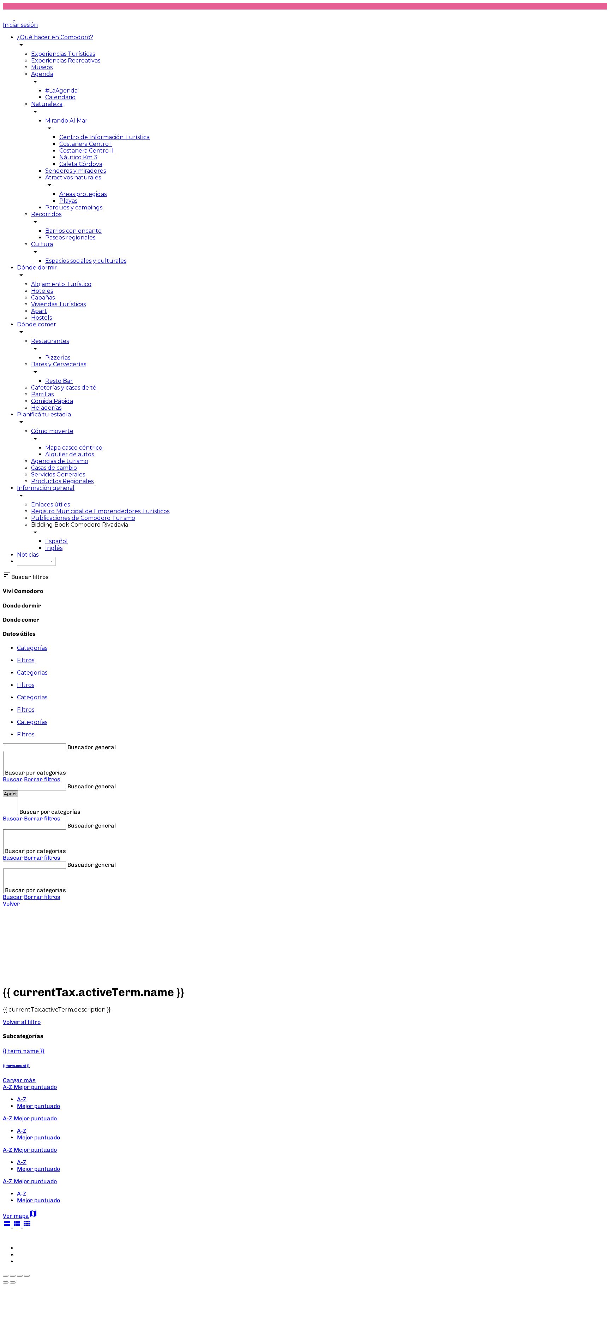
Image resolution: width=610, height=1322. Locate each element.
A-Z (21, 1099)
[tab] (312, 648)
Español (56, 541)
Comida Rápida (52, 401)
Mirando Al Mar (66, 120)
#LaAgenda (61, 90)
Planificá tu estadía (44, 414)
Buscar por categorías (35, 772)
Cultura (42, 244)
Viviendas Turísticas (58, 304)
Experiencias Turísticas (63, 54)
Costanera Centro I (85, 144)
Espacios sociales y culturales (85, 260)
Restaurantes (50, 341)
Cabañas (43, 297)
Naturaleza (46, 104)
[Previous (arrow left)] (5, 1282)
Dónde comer (36, 324)
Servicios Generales (58, 474)
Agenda (42, 74)
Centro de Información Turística (104, 137)
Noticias (27, 554)
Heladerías (46, 407)
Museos (42, 67)
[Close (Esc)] (5, 1276)
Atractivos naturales (73, 177)
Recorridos (46, 214)
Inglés (53, 548)
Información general (45, 488)
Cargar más (19, 1080)
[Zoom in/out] (27, 1276)
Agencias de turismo (59, 461)
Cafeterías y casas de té (63, 387)
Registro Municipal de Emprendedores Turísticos (100, 511)
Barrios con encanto (73, 230)
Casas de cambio (54, 467)
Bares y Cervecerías (58, 364)
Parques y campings (73, 207)
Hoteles (42, 290)
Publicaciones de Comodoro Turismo (83, 518)
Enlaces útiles (50, 504)
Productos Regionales (62, 481)
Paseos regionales (70, 237)
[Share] (13, 1276)
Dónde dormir (37, 267)
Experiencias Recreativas (65, 60)
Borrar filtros (42, 779)
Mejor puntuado (38, 1106)
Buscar (13, 779)
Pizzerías (57, 357)
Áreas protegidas (83, 194)
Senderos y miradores (75, 170)
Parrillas (42, 394)
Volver (11, 903)
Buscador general (91, 747)
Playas (68, 200)
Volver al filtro (22, 1022)
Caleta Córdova (80, 164)
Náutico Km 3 (78, 157)
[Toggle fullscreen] (20, 1276)
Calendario (60, 97)
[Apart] (10, 794)
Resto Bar (59, 381)
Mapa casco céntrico (73, 447)
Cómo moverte (52, 431)
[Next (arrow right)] (13, 1282)
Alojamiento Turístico (61, 284)
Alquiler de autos (69, 454)
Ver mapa (20, 1216)
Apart (39, 311)
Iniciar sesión (20, 25)
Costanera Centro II (86, 150)
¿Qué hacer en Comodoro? (55, 37)
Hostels (41, 317)
